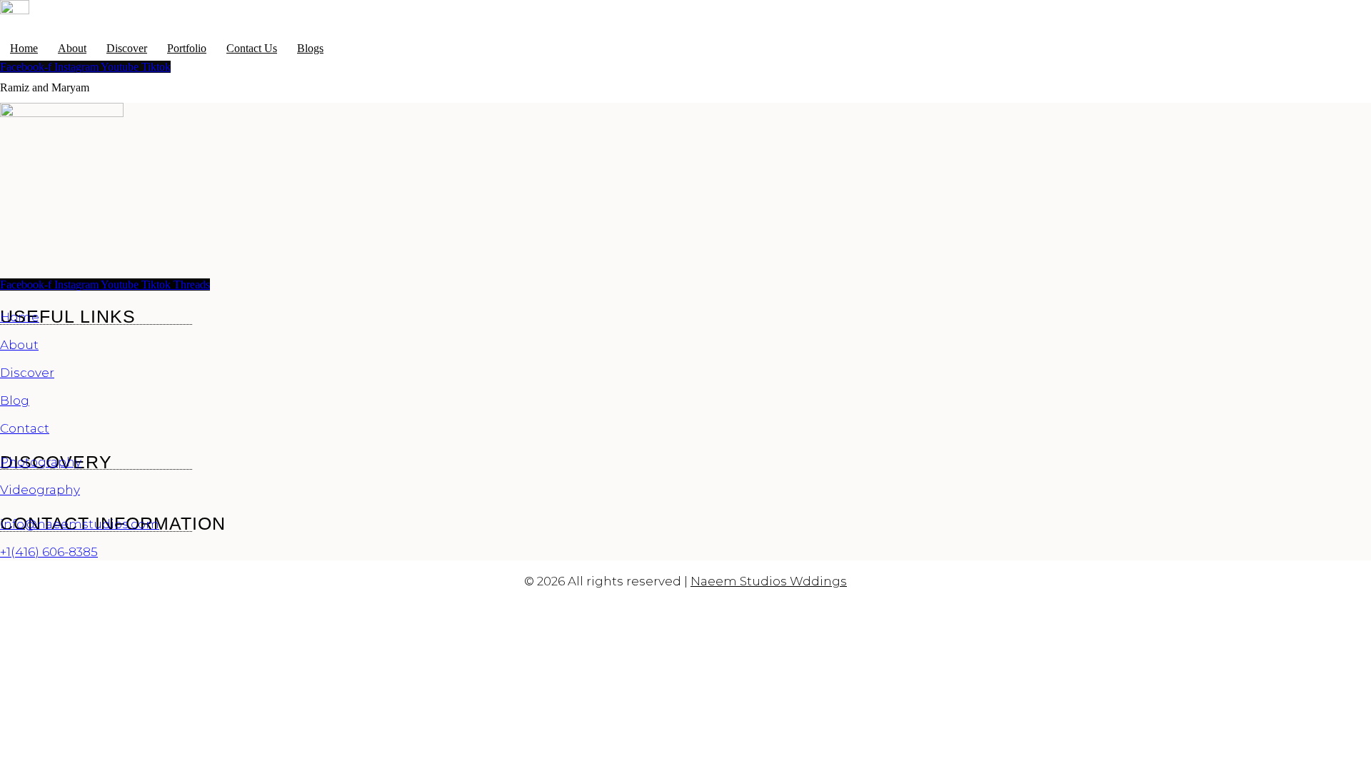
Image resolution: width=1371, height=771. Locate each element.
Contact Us (251, 48)
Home (24, 48)
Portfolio (186, 48)
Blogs (310, 48)
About (72, 48)
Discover (126, 48)
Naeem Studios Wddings (768, 581)
